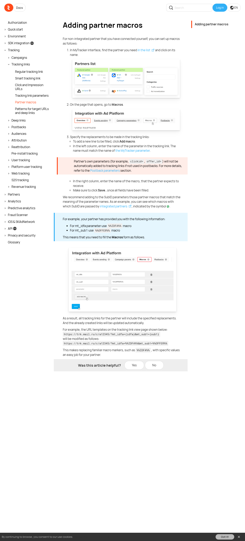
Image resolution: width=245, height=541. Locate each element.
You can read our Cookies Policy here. (97, 537)
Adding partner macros (211, 24)
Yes (134, 365)
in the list (144, 50)
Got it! (225, 537)
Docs (19, 8)
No (154, 365)
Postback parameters (105, 170)
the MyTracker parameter (132, 150)
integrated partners (113, 206)
